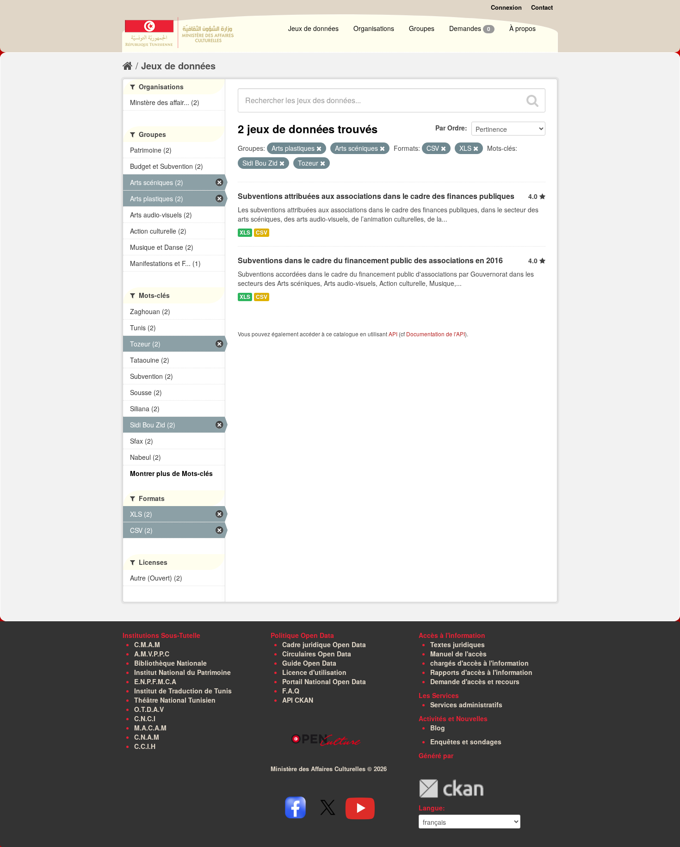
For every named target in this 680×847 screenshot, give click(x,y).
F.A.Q (290, 690)
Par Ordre (450, 127)
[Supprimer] (318, 148)
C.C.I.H (144, 746)
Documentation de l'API (435, 334)
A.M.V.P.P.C (151, 653)
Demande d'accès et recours (474, 681)
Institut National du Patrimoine (182, 672)
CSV (261, 232)
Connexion (506, 7)
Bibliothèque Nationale (170, 663)
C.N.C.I (144, 718)
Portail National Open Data (324, 681)
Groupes (421, 28)
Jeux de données (313, 28)
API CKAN (297, 700)
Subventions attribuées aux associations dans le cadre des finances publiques (376, 196)
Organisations (373, 28)
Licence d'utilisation (314, 672)
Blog (437, 727)
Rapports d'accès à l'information (481, 672)
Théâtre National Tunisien (175, 700)
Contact (542, 7)
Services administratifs (466, 704)
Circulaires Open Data (316, 653)
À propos (522, 28)
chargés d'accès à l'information (479, 663)
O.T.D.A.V (149, 709)
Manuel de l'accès (458, 653)
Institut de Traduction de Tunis (183, 690)
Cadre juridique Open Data (324, 644)
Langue (431, 807)
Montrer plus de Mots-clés (171, 473)
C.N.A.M (146, 737)
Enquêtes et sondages (465, 741)
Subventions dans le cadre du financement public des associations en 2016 (370, 260)
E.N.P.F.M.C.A (155, 681)
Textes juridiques (457, 644)
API (393, 334)
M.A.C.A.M (150, 727)
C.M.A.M (147, 644)
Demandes (469, 28)
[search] (532, 100)
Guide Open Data (309, 663)
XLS (245, 232)
